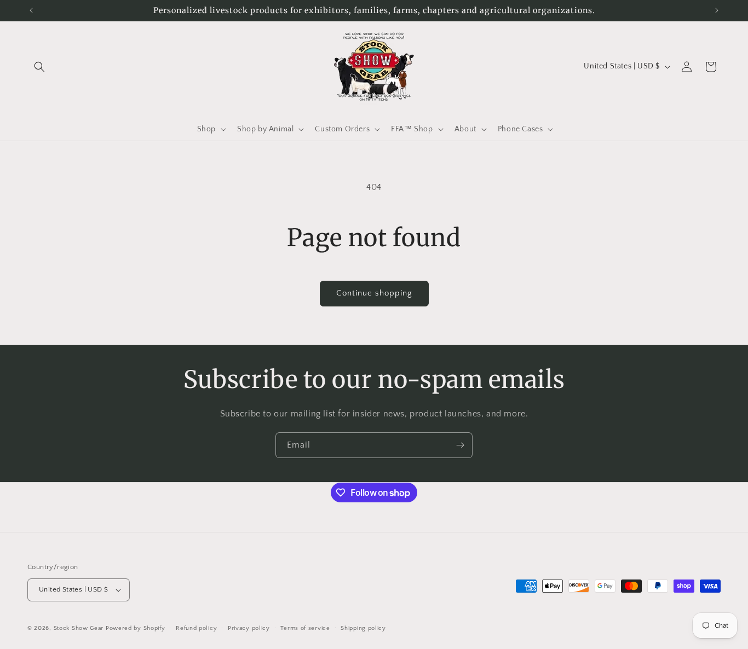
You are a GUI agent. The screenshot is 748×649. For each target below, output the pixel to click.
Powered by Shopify (135, 628)
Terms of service (305, 628)
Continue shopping (374, 293)
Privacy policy (249, 628)
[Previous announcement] (31, 10)
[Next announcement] (717, 10)
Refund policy (196, 628)
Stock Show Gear (79, 628)
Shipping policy (363, 628)
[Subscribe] (460, 445)
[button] (39, 67)
